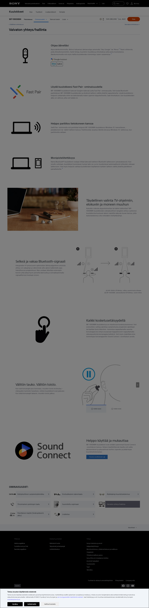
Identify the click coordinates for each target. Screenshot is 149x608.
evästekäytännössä (13, 599)
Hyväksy (15, 604)
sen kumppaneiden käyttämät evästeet (70, 597)
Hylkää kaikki (31, 604)
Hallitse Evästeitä (49, 604)
